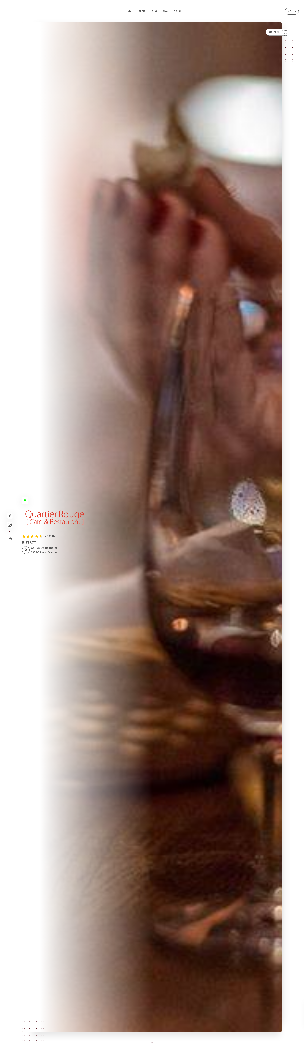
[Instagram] (10, 525)
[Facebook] (10, 516)
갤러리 (143, 11)
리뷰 (154, 11)
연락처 (177, 11)
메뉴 (165, 11)
